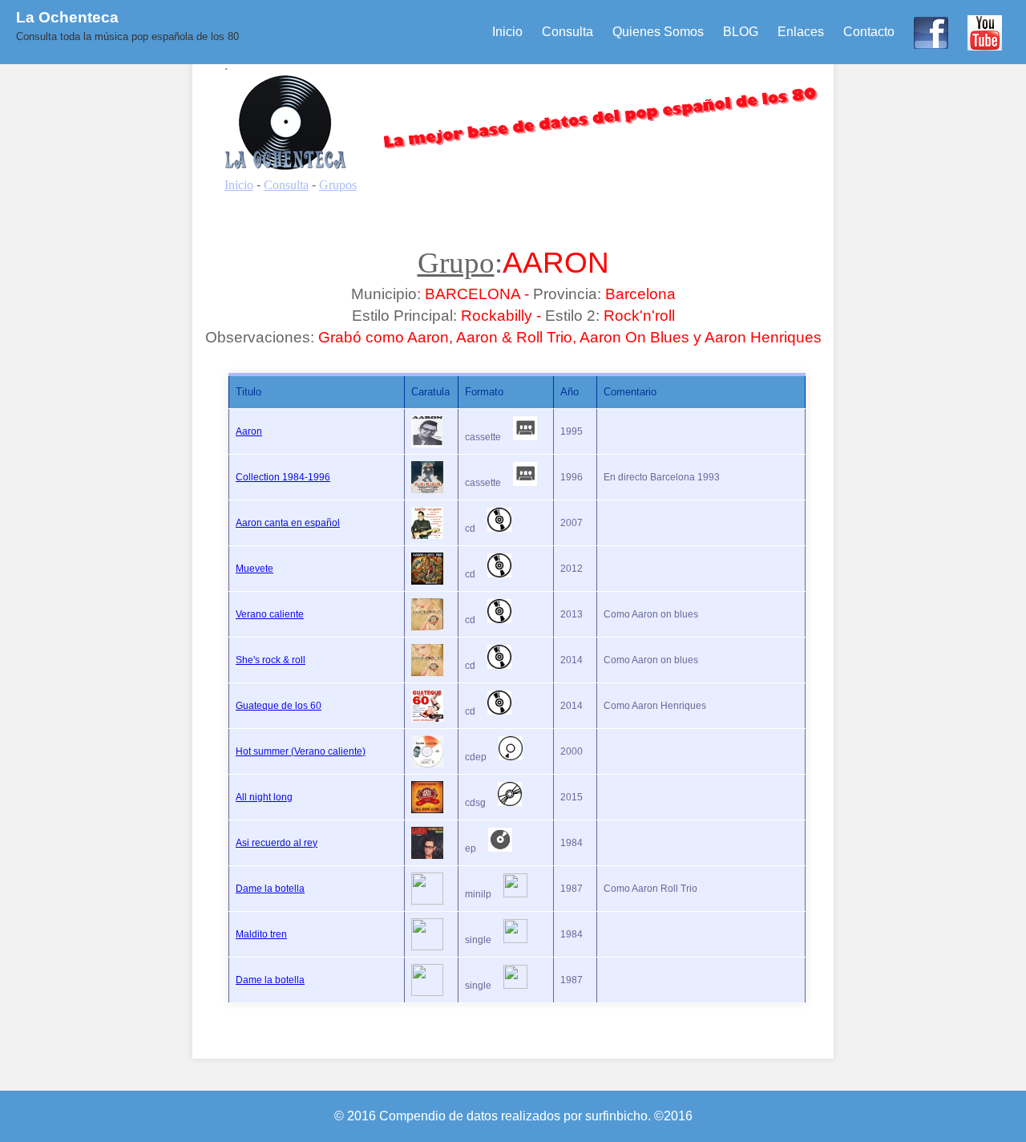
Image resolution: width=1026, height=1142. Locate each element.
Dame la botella (270, 888)
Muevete (254, 568)
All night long (264, 797)
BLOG (740, 31)
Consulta (567, 31)
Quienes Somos (658, 31)
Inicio (507, 31)
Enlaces (801, 31)
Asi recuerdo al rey (276, 842)
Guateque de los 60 (278, 705)
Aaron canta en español (288, 522)
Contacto (869, 31)
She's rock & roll (270, 660)
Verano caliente (270, 614)
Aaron (249, 431)
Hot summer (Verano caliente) (301, 751)
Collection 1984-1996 (283, 477)
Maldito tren (261, 934)
